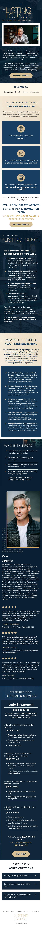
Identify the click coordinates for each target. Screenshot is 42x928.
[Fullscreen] (37, 42)
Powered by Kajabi (21, 923)
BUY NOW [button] (21, 854)
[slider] (19, 42)
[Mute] (29, 42)
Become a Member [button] (21, 75)
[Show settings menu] (33, 42)
